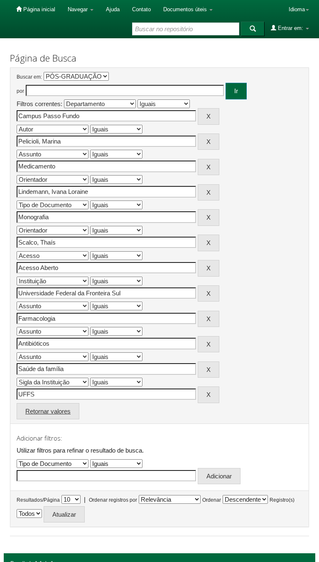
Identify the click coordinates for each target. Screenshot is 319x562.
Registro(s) (282, 500)
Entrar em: (290, 28)
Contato (141, 9)
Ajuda (113, 9)
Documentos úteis (186, 9)
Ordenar (211, 500)
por (20, 91)
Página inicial (38, 9)
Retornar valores (48, 411)
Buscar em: (29, 77)
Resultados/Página (38, 500)
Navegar (78, 9)
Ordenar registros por (113, 500)
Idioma (297, 9)
